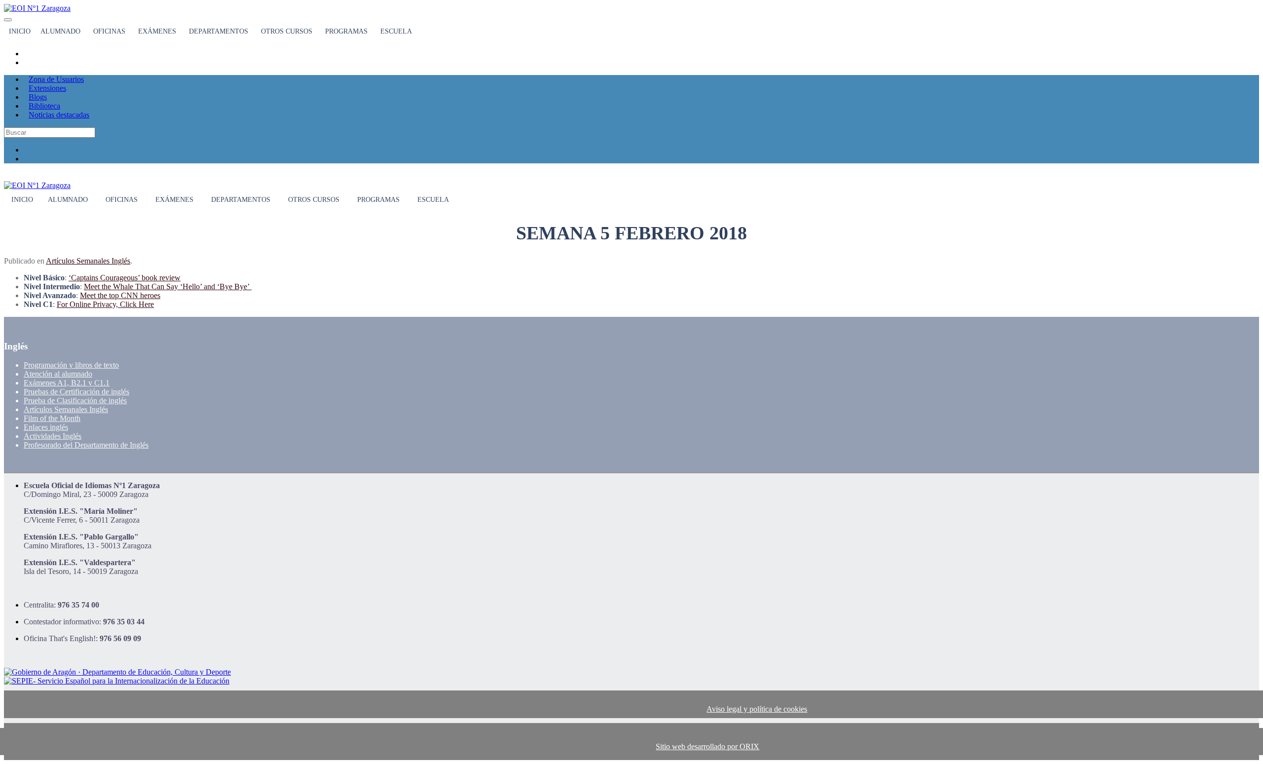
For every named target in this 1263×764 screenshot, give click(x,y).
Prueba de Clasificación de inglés (75, 400)
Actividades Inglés (52, 436)
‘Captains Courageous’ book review (125, 277)
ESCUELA (396, 31)
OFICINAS (109, 31)
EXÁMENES (157, 31)
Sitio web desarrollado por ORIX (707, 746)
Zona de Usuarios (56, 79)
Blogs (38, 97)
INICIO (20, 31)
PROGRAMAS (346, 31)
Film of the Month (52, 418)
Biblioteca (44, 106)
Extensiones (47, 88)
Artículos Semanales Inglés (88, 261)
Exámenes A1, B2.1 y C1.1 (67, 383)
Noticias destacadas (59, 115)
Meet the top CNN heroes (120, 295)
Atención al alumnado (58, 374)
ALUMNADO (60, 31)
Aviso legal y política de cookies (756, 709)
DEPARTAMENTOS (218, 31)
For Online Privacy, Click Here (105, 304)
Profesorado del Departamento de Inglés (86, 445)
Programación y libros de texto (71, 365)
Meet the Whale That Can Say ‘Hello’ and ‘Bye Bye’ (168, 286)
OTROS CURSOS (286, 31)
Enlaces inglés (46, 427)
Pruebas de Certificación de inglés (76, 391)
